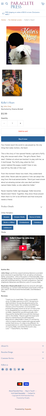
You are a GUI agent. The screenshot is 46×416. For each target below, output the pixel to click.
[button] (23, 207)
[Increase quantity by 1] (21, 123)
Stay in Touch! (30, 391)
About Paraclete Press (16, 391)
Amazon (6, 217)
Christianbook (24, 222)
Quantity (4, 118)
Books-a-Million (9, 222)
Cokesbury (37, 222)
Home (3, 20)
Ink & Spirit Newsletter (18, 393)
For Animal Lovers (15, 20)
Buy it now (23, 139)
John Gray (7, 106)
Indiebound (7, 228)
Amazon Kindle (19, 217)
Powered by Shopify (23, 398)
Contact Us (31, 393)
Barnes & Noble (35, 217)
